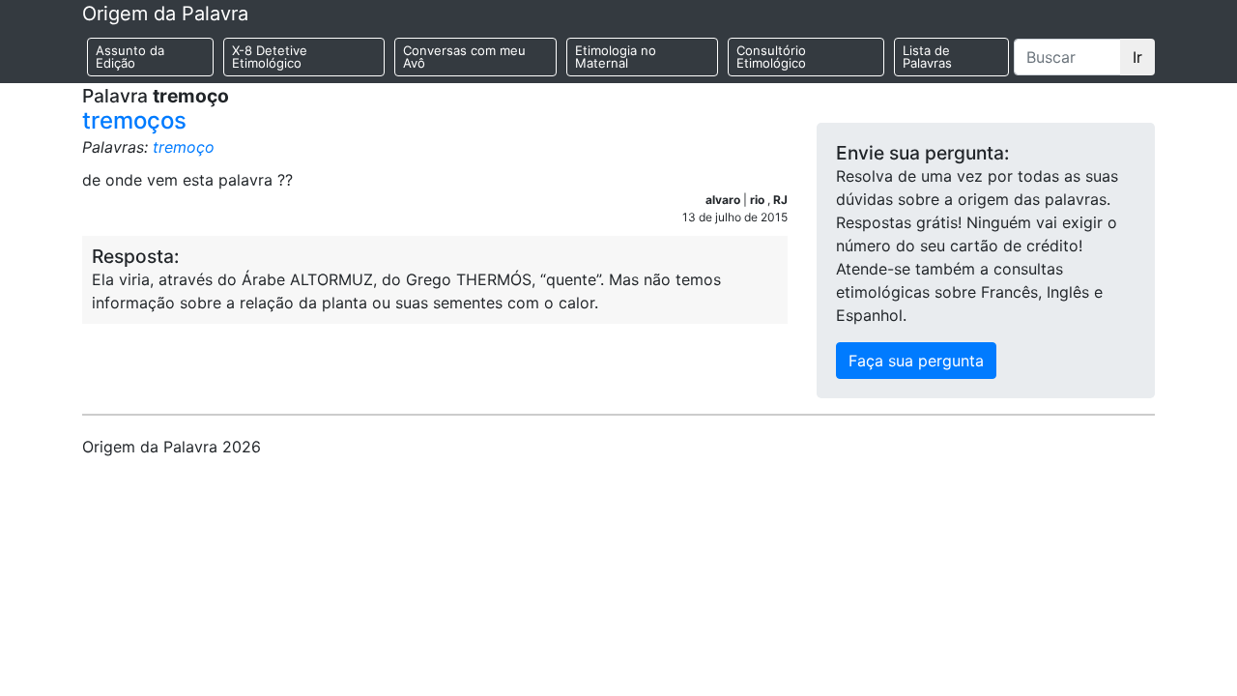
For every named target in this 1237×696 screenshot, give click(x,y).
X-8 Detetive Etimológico (269, 57)
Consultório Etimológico (771, 57)
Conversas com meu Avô (464, 57)
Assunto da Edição (130, 57)
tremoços (134, 120)
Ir (1137, 57)
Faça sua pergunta (916, 360)
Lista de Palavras (927, 57)
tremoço (184, 147)
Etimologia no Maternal (615, 57)
